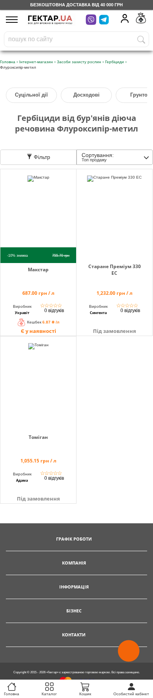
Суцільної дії (31, 95)
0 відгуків (54, 310)
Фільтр (41, 157)
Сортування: (98, 157)
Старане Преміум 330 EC (114, 269)
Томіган (38, 437)
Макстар (38, 269)
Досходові (86, 95)
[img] (38, 213)
